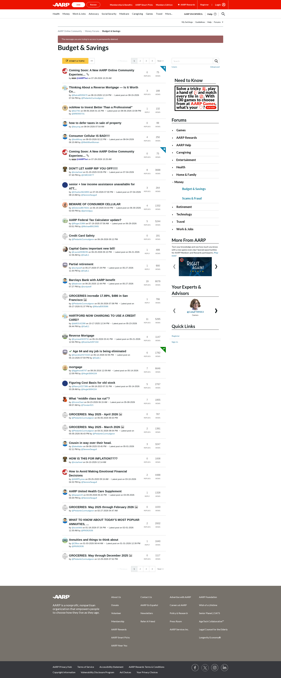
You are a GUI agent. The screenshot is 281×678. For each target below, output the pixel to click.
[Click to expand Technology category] (174, 214)
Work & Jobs (184, 229)
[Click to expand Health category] (174, 167)
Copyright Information (64, 672)
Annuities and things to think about (93, 539)
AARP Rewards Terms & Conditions (146, 666)
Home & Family (186, 174)
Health (180, 167)
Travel (180, 221)
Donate (115, 605)
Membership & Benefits (121, 5)
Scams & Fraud (192, 198)
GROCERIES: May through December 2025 (99, 555)
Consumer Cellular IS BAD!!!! (89, 135)
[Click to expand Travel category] (174, 222)
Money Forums (92, 31)
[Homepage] (61, 4)
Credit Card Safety (82, 235)
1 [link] (134, 61)
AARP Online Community (70, 31)
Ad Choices (125, 672)
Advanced (215, 67)
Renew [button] (93, 4)
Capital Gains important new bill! (92, 248)
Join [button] (78, 4)
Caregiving (183, 152)
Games (181, 130)
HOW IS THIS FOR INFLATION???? (93, 458)
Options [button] (92, 61)
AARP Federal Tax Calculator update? (95, 220)
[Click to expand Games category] (174, 130)
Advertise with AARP (180, 597)
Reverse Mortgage (81, 335)
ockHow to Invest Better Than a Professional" (100, 107)
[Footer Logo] (76, 597)
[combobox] (195, 61)
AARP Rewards (186, 137)
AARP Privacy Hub (62, 666)
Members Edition (164, 5)
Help (209, 22)
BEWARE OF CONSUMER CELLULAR (94, 204)
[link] (122, 61)
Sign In (175, 342)
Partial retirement (81, 264)
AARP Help (183, 145)
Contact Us (146, 597)
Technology (184, 214)
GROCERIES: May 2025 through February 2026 (102, 507)
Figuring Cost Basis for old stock (92, 382)
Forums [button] (217, 22)
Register (204, 4)
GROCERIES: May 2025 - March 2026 (95, 427)
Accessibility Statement (111, 666)
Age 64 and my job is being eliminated (99, 351)
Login (218, 4)
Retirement (184, 207)
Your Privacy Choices (147, 672)
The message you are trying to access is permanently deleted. (89, 39)
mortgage (75, 367)
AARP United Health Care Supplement (95, 491)
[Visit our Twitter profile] (205, 667)
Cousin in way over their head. (90, 442)
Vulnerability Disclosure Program (97, 672)
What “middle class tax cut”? (89, 398)
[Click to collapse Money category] (173, 182)
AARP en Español (193, 14)
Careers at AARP (178, 605)
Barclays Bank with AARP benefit (92, 280)
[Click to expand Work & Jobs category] (174, 229)
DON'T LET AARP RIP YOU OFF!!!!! (93, 168)
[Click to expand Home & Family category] (174, 175)
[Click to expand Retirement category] (174, 207)
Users (174, 67)
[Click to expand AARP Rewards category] (174, 138)
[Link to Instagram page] (215, 667)
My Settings (187, 22)
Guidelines (200, 22)
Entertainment (186, 160)
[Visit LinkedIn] (224, 667)
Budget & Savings (194, 189)
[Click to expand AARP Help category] (174, 145)
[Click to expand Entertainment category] (174, 160)
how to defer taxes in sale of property (95, 123)
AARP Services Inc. (179, 629)
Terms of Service (85, 666)
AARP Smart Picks (144, 5)
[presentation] (174, 265)
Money (179, 182)
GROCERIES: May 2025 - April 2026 (94, 414)
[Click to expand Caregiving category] (174, 152)
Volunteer (116, 613)
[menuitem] (56, 15)
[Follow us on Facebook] (195, 667)
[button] (223, 14)
